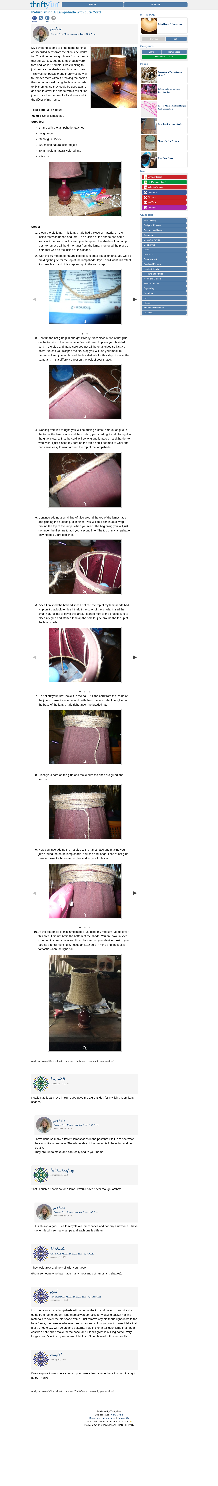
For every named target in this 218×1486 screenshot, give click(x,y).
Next (135, 299)
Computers (149, 235)
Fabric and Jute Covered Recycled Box (169, 90)
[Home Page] (45, 1)
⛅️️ (131, 1421)
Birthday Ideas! (153, 177)
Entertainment (150, 259)
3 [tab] (89, 691)
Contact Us (123, 1418)
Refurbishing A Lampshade (170, 24)
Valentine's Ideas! (154, 187)
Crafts (151, 52)
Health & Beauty (151, 269)
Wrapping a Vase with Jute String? (170, 73)
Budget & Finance (152, 225)
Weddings (148, 312)
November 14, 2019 (164, 56)
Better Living (150, 220)
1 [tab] (82, 333)
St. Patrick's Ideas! (155, 182)
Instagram (152, 207)
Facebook (152, 192)
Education (148, 254)
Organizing (149, 288)
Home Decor (174, 52)
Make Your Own (151, 283)
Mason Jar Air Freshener (169, 141)
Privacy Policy (109, 1418)
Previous (34, 299)
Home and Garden (152, 279)
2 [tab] (87, 333)
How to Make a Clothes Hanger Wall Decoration (172, 107)
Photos (147, 303)
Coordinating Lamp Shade (170, 124)
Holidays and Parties (153, 274)
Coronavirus (149, 245)
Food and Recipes (152, 264)
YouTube (151, 202)
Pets (146, 298)
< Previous (153, 39)
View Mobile (117, 1414)
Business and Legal (153, 230)
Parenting (148, 293)
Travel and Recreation (154, 308)
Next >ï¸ (176, 39)
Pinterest (151, 197)
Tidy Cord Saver (165, 158)
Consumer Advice (152, 240)
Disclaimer (94, 1418)
